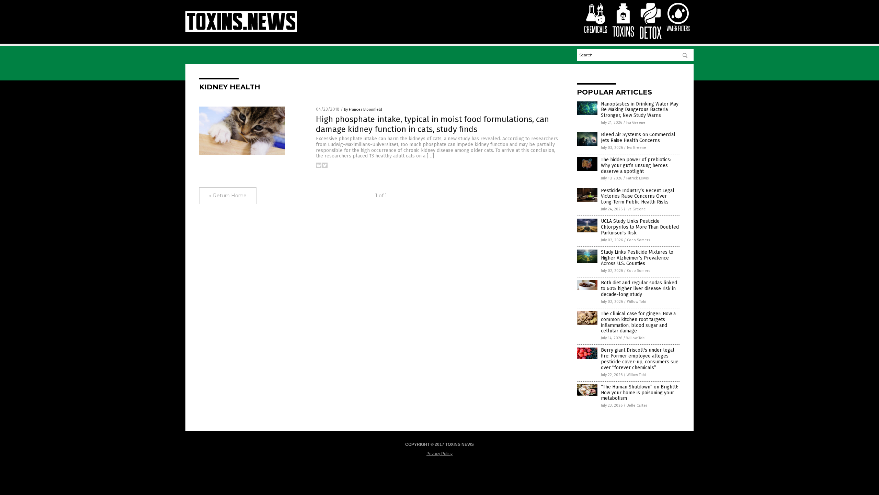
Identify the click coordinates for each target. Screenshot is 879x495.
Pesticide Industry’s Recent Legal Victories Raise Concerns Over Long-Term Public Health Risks (637, 196)
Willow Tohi (636, 301)
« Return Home (228, 195)
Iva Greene (636, 122)
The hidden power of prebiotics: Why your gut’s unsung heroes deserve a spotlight (636, 165)
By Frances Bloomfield (363, 109)
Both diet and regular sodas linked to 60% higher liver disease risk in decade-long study (639, 288)
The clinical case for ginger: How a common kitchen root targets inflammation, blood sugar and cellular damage (638, 322)
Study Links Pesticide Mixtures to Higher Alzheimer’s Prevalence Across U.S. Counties (637, 258)
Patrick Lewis (637, 178)
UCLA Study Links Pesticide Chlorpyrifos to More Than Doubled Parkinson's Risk (640, 227)
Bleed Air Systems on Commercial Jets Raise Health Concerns (638, 137)
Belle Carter (637, 405)
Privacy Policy (439, 453)
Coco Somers (638, 240)
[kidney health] (241, 30)
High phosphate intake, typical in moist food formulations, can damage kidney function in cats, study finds (432, 124)
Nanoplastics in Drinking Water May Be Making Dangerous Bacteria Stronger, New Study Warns (639, 110)
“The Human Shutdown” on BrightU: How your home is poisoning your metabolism (639, 393)
